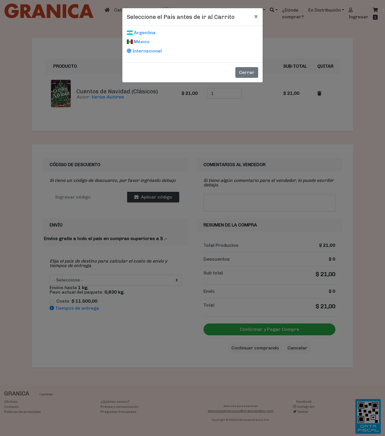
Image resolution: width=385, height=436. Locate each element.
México (141, 41)
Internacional (146, 51)
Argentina (144, 32)
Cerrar (247, 72)
